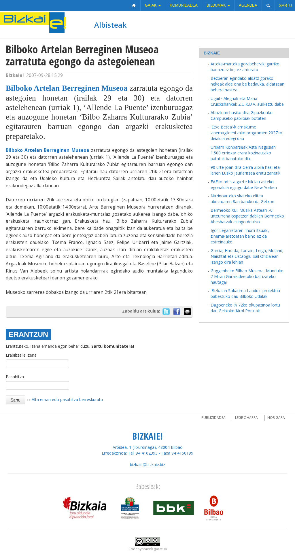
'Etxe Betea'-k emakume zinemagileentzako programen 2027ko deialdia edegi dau (246, 132)
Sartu (285, 5)
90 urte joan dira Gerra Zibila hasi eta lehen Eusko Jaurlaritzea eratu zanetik (245, 170)
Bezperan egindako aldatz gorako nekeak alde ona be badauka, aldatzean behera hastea (247, 83)
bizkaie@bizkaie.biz (147, 464)
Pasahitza (15, 376)
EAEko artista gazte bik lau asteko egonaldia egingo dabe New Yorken (244, 184)
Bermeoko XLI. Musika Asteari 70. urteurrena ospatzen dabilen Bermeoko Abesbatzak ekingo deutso (247, 215)
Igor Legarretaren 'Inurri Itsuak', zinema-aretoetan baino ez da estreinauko (240, 236)
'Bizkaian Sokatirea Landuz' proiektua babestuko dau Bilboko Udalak (245, 293)
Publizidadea (213, 417)
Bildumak (217, 5)
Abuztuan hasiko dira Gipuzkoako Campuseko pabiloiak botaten (242, 115)
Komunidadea (184, 5)
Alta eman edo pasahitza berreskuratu (67, 399)
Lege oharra (246, 417)
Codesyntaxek (140, 548)
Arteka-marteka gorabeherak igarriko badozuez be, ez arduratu (245, 66)
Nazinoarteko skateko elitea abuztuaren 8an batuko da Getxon (242, 198)
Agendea (248, 5)
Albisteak (110, 25)
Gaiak (151, 5)
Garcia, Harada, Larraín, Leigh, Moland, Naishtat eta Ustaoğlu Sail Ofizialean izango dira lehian (247, 256)
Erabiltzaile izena (21, 355)
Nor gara (276, 417)
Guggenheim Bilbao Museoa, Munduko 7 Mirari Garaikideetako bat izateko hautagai (247, 276)
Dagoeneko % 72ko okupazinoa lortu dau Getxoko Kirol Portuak (245, 307)
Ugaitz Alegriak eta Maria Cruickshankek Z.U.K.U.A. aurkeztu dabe (247, 101)
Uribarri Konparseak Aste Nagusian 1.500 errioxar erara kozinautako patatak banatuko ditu (243, 152)
